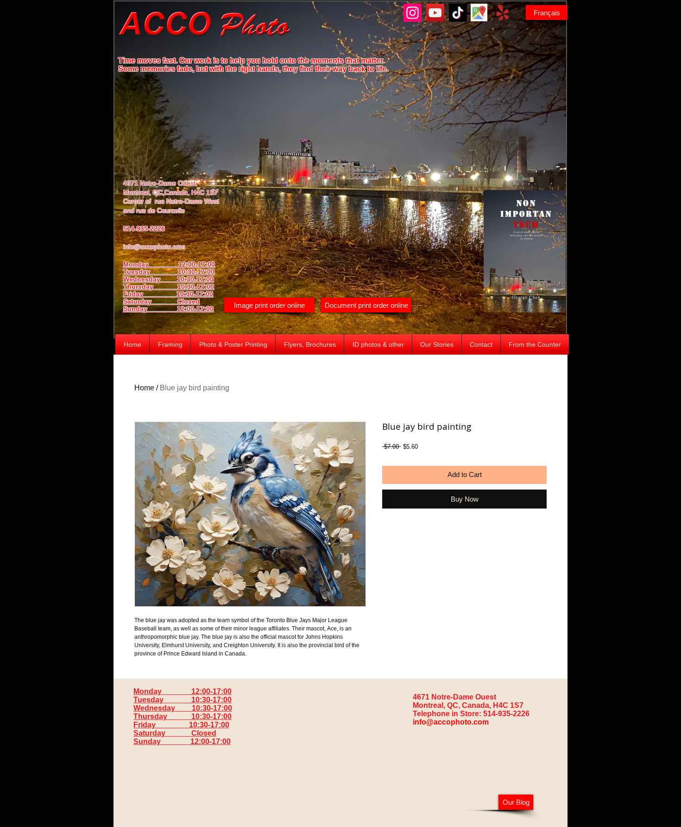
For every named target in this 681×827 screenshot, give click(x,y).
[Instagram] (413, 13)
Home (144, 388)
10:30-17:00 (195, 286)
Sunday (150, 308)
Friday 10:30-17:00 (168, 294)
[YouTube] (435, 13)
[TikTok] (458, 13)
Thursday (150, 286)
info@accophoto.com (154, 246)
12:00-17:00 (195, 308)
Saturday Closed (161, 301)
